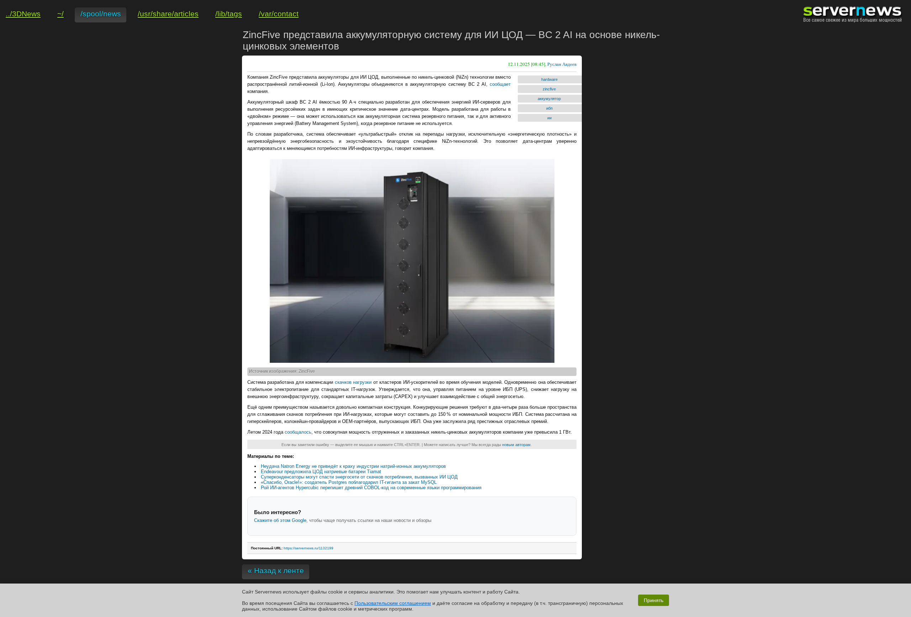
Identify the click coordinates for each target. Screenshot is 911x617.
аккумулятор (549, 98)
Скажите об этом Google (280, 520)
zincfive (549, 89)
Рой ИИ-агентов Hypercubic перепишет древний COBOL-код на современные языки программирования (371, 487)
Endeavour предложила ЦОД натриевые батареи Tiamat (321, 471)
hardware (549, 79)
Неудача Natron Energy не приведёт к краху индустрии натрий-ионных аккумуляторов (353, 466)
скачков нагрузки (353, 382)
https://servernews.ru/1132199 (308, 548)
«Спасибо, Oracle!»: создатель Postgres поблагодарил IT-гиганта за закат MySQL (349, 482)
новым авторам (516, 445)
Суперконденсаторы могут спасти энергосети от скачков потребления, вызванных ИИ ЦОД (359, 477)
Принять (653, 600)
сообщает (500, 84)
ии (549, 118)
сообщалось (298, 432)
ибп (549, 108)
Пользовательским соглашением (392, 603)
